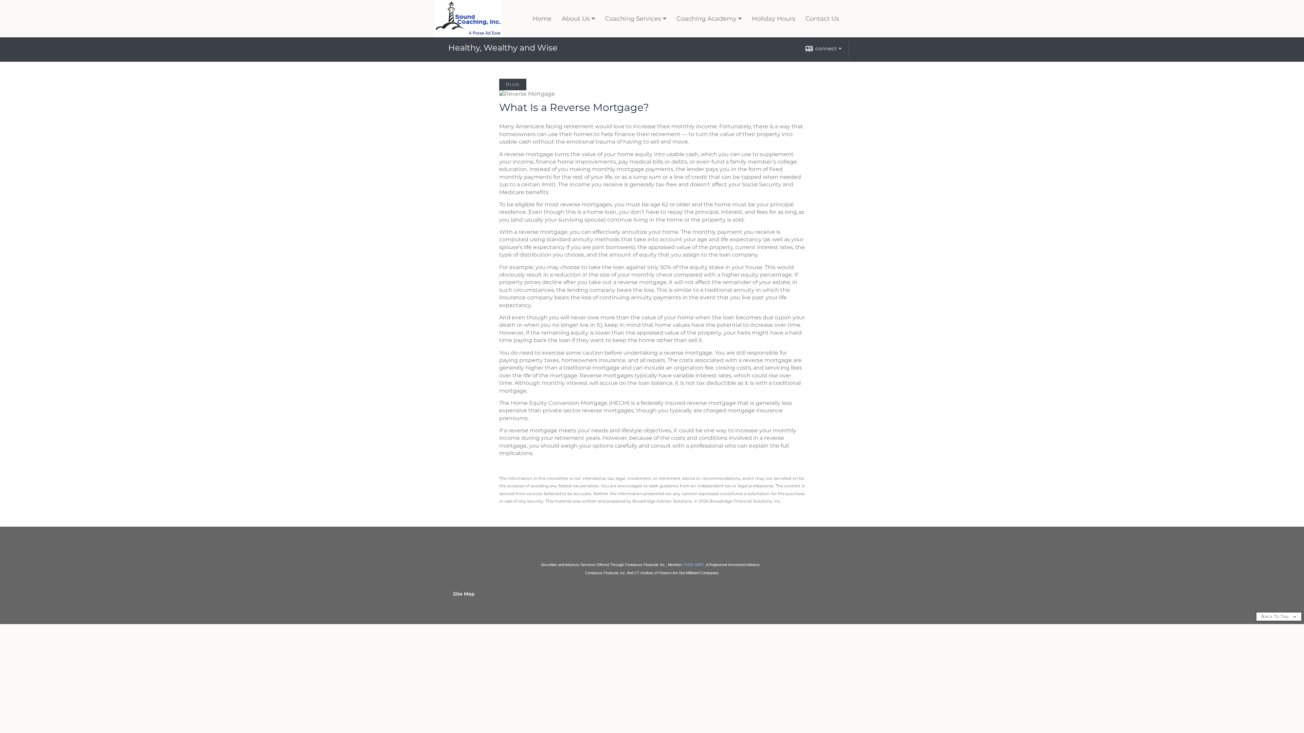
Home (541, 18)
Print (513, 84)
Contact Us (822, 18)
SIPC (699, 565)
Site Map (464, 594)
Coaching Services (633, 18)
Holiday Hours (773, 18)
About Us (576, 18)
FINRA (688, 565)
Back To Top (1275, 616)
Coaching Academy (706, 18)
